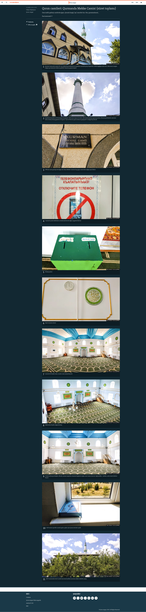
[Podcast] (96, 598)
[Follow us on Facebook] (74, 598)
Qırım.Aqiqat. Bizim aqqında (33, 600)
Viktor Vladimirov (31, 10)
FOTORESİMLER (14, 2)
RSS (27, 606)
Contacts (28, 597)
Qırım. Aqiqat (29, 12)
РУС (133, 2)
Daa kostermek (46, 16)
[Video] (141, 3)
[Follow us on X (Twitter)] (78, 598)
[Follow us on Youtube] (81, 598)
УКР (137, 2)
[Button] (29, 22)
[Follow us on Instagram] (88, 598)
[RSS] (92, 598)
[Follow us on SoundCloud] (85, 598)
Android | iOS (29, 603)
